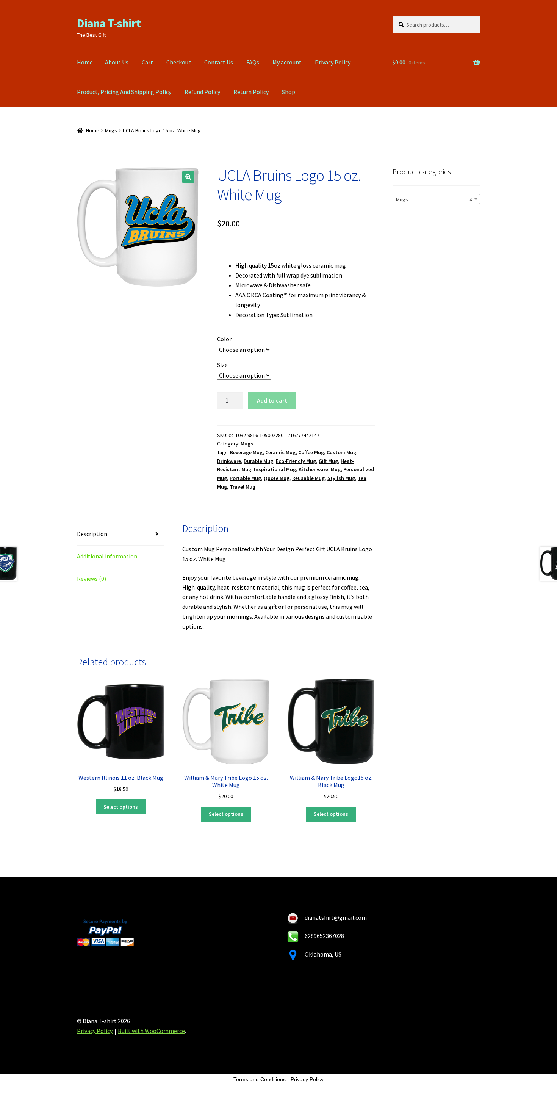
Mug (336, 469)
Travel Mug (242, 486)
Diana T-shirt (109, 23)
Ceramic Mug (280, 452)
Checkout (178, 62)
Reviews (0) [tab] (91, 578)
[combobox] (436, 199)
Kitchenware (313, 469)
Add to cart (272, 400)
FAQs (252, 62)
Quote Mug (276, 478)
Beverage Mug (246, 452)
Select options (120, 806)
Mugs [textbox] (434, 199)
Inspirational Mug (275, 469)
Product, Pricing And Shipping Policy (124, 92)
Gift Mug (328, 461)
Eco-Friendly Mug (296, 461)
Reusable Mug (308, 478)
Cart (147, 62)
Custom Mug (341, 452)
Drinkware (229, 461)
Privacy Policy (332, 62)
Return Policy (251, 92)
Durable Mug (258, 461)
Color (224, 339)
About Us (116, 62)
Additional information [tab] (107, 556)
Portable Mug (245, 478)
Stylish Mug (341, 478)
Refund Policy (202, 92)
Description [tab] (92, 534)
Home (85, 62)
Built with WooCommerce (151, 1031)
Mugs (111, 130)
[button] (188, 177)
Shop (288, 92)
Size (222, 365)
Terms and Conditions (259, 1079)
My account (287, 62)
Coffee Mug (311, 452)
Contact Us (218, 62)
